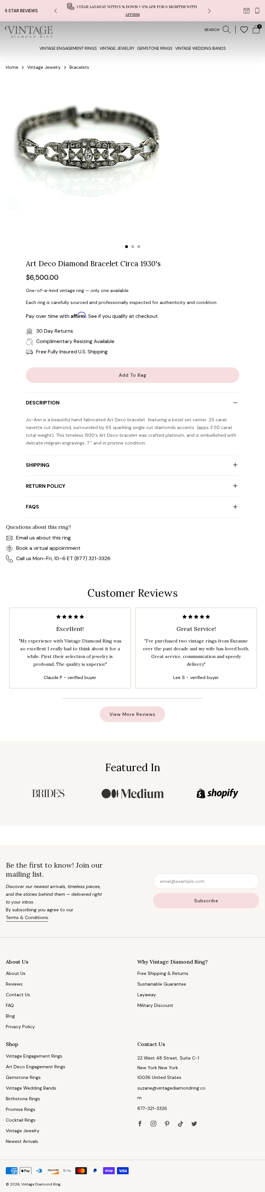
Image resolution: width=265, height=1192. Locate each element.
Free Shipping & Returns (162, 973)
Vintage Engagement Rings (68, 48)
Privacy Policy (20, 1027)
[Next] (209, 10)
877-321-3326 (152, 1108)
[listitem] (132, 10)
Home (12, 67)
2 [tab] (132, 246)
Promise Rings (20, 1109)
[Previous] (55, 10)
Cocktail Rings (21, 1120)
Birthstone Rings (23, 1099)
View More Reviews (132, 714)
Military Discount (155, 1005)
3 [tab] (138, 246)
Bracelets (79, 67)
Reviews (14, 984)
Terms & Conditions (27, 917)
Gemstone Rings (155, 48)
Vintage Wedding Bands (200, 48)
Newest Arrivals (22, 1141)
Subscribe (206, 901)
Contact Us (18, 995)
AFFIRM (132, 14)
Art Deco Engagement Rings (35, 1067)
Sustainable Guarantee (161, 984)
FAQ (10, 1005)
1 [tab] (126, 246)
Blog (10, 1016)
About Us (16, 973)
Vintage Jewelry (117, 48)
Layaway (146, 995)
